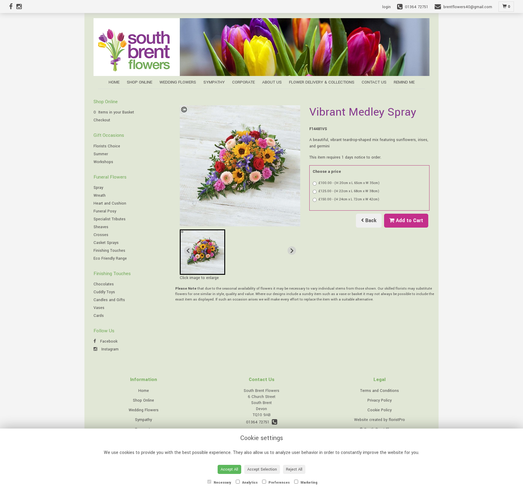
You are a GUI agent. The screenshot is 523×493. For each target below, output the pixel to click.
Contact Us (374, 82)
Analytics (249, 482)
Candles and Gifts (109, 300)
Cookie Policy (379, 410)
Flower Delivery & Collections (321, 82)
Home (114, 82)
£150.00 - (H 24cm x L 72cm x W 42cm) (349, 199)
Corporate (243, 82)
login (386, 7)
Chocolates (104, 284)
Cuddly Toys (104, 292)
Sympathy (214, 82)
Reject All (294, 469)
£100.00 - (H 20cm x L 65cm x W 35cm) (349, 183)
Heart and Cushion (110, 203)
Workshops (103, 162)
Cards (99, 315)
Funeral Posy (105, 211)
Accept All (229, 469)
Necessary (222, 482)
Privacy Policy (379, 400)
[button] (202, 252)
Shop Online (139, 82)
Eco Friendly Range (110, 258)
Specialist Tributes (110, 219)
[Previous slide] (188, 250)
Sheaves (101, 227)
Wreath (100, 195)
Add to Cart (408, 220)
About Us (272, 82)
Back (370, 220)
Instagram (109, 349)
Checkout (102, 120)
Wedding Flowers (178, 82)
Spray (98, 187)
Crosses (101, 235)
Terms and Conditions (379, 390)
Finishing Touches (109, 250)
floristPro (397, 419)
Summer (101, 154)
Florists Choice (107, 146)
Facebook (108, 341)
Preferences (279, 482)
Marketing (308, 482)
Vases (99, 308)
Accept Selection (262, 469)
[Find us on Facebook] (12, 7)
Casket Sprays (106, 242)
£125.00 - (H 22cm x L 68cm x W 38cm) (349, 191)
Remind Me (404, 82)
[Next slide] (292, 250)
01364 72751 (259, 422)
